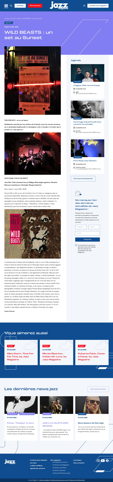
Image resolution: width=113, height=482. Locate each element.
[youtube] (103, 461)
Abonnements (35, 6)
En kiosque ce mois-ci (60, 462)
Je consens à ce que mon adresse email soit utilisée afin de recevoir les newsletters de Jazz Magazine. (87, 249)
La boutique (77, 460)
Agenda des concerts (37, 468)
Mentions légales (44, 480)
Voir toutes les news (98, 389)
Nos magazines (55, 460)
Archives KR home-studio (61, 473)
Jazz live (19, 18)
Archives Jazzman (59, 470)
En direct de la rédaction (38, 460)
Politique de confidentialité (77, 480)
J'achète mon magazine (98, 6)
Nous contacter (78, 463)
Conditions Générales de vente (59, 480)
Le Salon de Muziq (36, 465)
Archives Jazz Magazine (61, 465)
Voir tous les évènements (83, 179)
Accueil (6, 18)
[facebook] (107, 461)
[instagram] (98, 461)
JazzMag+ (20, 6)
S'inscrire (87, 239)
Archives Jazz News (59, 467)
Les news (13, 18)
